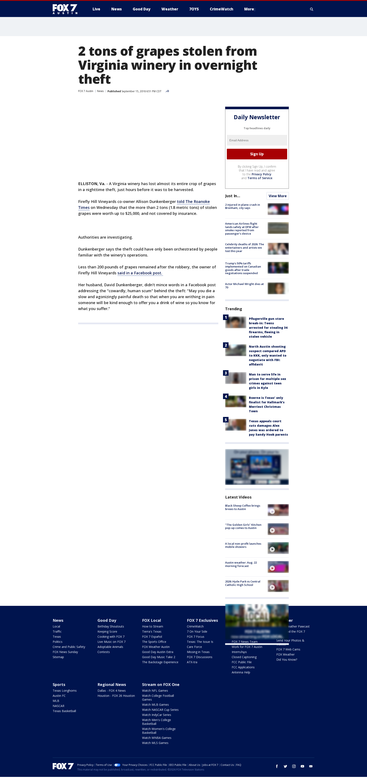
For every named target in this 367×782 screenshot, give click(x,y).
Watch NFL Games (155, 690)
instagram (294, 766)
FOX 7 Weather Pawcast (293, 626)
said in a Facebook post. (140, 272)
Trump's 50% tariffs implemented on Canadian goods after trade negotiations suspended (243, 268)
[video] (278, 510)
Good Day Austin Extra (157, 652)
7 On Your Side (197, 631)
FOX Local (151, 620)
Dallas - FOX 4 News (111, 690)
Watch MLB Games (155, 705)
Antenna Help (241, 672)
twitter (285, 766)
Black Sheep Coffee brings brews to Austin (242, 507)
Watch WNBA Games (156, 738)
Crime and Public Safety (69, 647)
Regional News (111, 684)
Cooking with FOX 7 (110, 637)
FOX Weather (285, 654)
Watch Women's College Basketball (159, 731)
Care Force (194, 647)
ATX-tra (192, 662)
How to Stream (152, 626)
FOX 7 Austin (85, 91)
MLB (56, 701)
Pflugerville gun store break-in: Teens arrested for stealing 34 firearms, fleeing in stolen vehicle (268, 328)
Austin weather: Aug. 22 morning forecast (241, 564)
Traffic (57, 631)
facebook (277, 766)
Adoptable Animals (110, 647)
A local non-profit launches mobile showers (243, 545)
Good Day (106, 620)
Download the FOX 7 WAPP (290, 633)
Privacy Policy (261, 174)
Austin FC (59, 696)
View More (278, 196)
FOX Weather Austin (156, 647)
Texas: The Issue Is (200, 642)
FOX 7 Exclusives (202, 620)
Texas (57, 637)
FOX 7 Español (152, 637)
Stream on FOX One (160, 684)
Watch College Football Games (158, 697)
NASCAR (58, 706)
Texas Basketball (64, 711)
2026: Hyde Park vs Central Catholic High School (242, 583)
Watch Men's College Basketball (156, 722)
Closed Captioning (244, 657)
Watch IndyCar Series (156, 715)
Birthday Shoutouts (110, 626)
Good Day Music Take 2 (158, 657)
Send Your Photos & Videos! (290, 642)
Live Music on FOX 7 (111, 642)
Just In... (232, 195)
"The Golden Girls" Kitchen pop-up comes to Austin (243, 526)
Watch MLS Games (155, 743)
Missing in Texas (198, 652)
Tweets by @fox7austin (243, 650)
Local (56, 626)
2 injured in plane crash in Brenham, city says (242, 206)
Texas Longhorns (65, 690)
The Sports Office (154, 642)
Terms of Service (259, 178)
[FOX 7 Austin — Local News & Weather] (67, 9)
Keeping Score (107, 631)
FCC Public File (242, 662)
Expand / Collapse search (311, 9)
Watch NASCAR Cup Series (160, 710)
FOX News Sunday (65, 652)
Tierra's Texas (151, 631)
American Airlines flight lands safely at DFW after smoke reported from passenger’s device (242, 228)
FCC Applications (243, 667)
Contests (103, 652)
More (249, 9)
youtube (302, 766)
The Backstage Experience (160, 662)
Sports (59, 684)
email (311, 766)
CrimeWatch (195, 626)
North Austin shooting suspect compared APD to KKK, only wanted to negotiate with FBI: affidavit (267, 355)
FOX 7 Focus (195, 637)
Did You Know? (286, 659)
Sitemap (58, 657)
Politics (57, 642)
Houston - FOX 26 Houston (116, 696)
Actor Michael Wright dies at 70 (244, 285)
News (100, 91)
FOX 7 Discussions (199, 657)
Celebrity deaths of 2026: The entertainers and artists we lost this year (244, 247)
